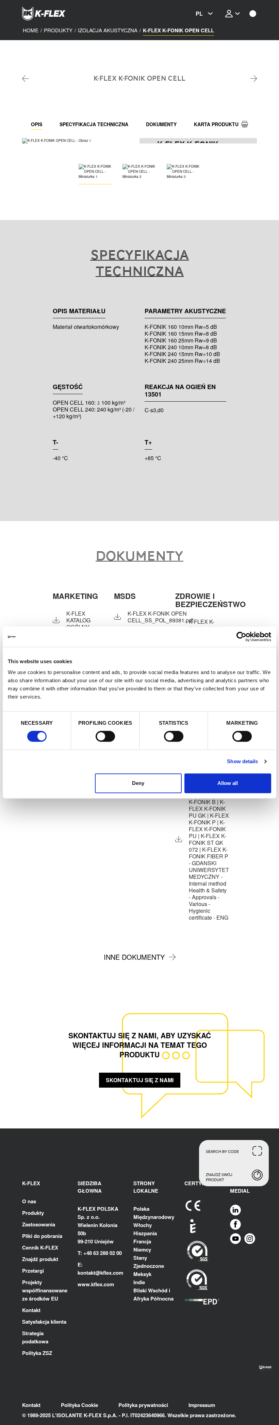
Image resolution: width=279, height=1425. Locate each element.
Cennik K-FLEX (40, 1247)
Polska (141, 1208)
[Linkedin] (235, 1209)
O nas (29, 1201)
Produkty (33, 1213)
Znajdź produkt (40, 1259)
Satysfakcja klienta (44, 1321)
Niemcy (142, 1249)
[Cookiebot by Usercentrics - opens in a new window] (241, 637)
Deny (138, 783)
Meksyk (142, 1274)
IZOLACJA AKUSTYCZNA (107, 30)
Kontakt (31, 1310)
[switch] (105, 736)
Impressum (201, 1405)
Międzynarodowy (153, 1217)
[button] (135, 140)
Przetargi (33, 1270)
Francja (142, 1241)
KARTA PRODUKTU (216, 124)
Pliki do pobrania (42, 1236)
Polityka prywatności (143, 1405)
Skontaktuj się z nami (140, 1080)
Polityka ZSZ (37, 1353)
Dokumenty (161, 124)
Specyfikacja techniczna (94, 124)
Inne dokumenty (134, 957)
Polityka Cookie (79, 1405)
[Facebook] (235, 1224)
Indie (139, 1282)
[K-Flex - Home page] (56, 13)
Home (30, 30)
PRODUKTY (58, 30)
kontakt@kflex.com (100, 1272)
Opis (36, 124)
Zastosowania (38, 1224)
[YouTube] (235, 1238)
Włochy (142, 1225)
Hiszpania (145, 1233)
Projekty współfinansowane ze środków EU (44, 1290)
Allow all (227, 783)
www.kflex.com (96, 1284)
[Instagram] (249, 1238)
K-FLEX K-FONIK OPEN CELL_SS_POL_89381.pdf (160, 617)
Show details (242, 761)
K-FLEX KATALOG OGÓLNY (78, 620)
